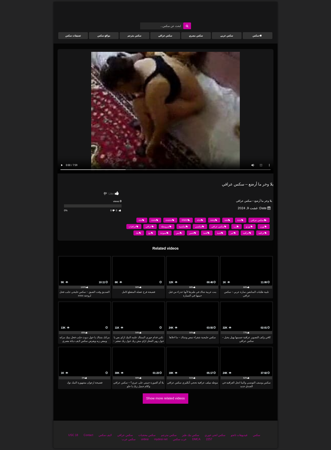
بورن (262, 226)
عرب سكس (180, 439)
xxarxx (169, 220)
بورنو (248, 226)
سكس (256, 35)
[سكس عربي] (165, 13)
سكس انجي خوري (215, 435)
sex (226, 220)
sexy (212, 220)
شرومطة (165, 226)
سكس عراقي (165, 35)
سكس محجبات (147, 435)
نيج (149, 233)
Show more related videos (165, 398)
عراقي (149, 226)
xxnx (153, 220)
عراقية (261, 233)
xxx (140, 220)
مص (178, 233)
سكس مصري (196, 35)
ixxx (239, 220)
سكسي (198, 226)
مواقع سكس (103, 35)
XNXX (185, 220)
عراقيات (132, 226)
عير (232, 233)
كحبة (205, 233)
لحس (191, 233)
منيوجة (163, 233)
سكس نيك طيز (190, 435)
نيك (137, 233)
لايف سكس (105, 435)
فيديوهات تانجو (239, 435)
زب (235, 226)
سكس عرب (129, 439)
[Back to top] (320, 439)
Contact (88, 435)
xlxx (199, 220)
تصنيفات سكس (73, 35)
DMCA (196, 439)
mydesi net (160, 439)
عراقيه (246, 233)
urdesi (145, 439)
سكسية (182, 226)
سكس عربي (226, 35)
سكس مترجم (134, 35)
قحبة (219, 233)
